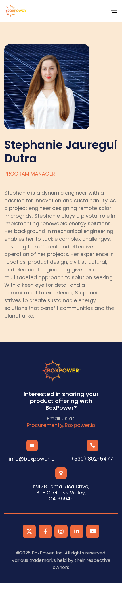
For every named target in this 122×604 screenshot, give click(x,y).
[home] (15, 10)
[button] (114, 11)
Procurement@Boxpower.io (61, 425)
